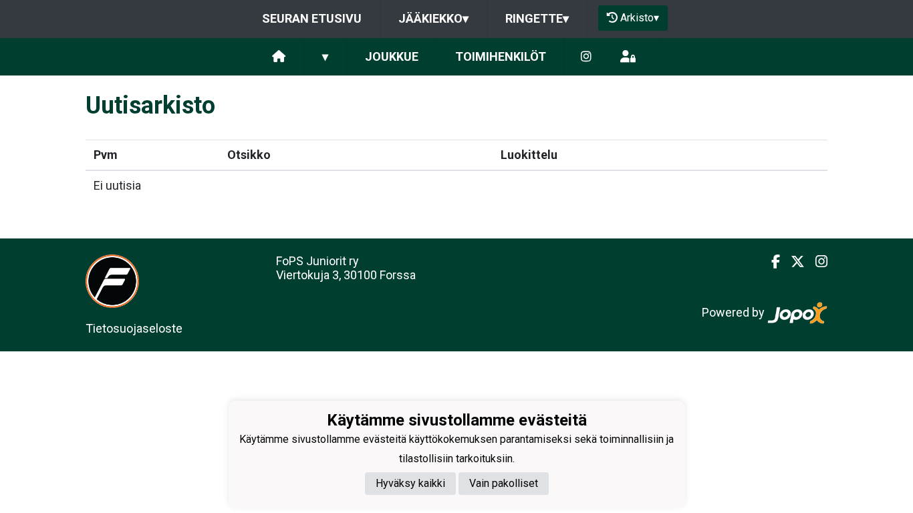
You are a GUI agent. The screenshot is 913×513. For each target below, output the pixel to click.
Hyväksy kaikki (410, 483)
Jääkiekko (433, 18)
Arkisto (639, 17)
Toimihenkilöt (500, 56)
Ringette (537, 18)
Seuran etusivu (312, 18)
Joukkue (391, 56)
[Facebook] (770, 261)
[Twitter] (792, 261)
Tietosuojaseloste (134, 328)
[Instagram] (586, 57)
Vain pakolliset (503, 483)
